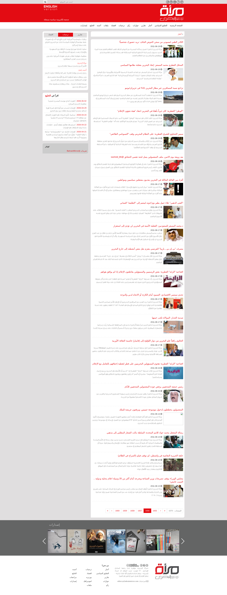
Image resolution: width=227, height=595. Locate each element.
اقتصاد (113, 25)
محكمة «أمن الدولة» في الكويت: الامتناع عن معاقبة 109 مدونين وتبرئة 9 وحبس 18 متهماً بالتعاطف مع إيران (66, 117)
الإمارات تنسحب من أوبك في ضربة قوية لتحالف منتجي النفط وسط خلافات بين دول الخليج (66, 109)
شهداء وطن (99, 532)
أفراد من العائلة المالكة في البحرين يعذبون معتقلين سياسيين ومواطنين (150, 180)
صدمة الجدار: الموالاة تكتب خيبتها (167, 318)
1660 (117, 511)
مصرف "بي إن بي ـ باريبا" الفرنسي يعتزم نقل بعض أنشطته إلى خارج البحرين (147, 249)
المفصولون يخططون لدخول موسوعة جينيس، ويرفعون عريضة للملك (151, 409)
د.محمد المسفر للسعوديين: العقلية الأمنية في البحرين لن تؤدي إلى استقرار (148, 226)
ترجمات (122, 25)
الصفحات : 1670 (175, 511)
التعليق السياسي (161, 25)
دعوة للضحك (59, 532)
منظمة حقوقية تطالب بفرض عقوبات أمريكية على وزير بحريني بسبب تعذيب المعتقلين (66, 57)
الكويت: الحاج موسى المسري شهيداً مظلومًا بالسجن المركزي (67, 102)
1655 (155, 511)
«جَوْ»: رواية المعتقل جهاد (79, 533)
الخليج (92, 25)
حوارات (136, 25)
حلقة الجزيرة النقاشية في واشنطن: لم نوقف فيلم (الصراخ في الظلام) (150, 455)
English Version (50, 7)
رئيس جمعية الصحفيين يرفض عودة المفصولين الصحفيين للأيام (154, 386)
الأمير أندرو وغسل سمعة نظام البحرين (72, 64)
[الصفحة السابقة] (161, 510)
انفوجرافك (88, 581)
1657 (140, 511)
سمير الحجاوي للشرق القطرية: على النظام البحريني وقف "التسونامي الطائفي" (146, 134)
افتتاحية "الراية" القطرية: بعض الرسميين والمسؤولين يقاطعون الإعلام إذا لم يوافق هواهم (142, 272)
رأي (128, 25)
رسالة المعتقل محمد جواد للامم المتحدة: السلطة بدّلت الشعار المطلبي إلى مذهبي (145, 432)
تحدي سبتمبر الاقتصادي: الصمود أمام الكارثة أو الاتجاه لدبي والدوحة (151, 295)
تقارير (143, 25)
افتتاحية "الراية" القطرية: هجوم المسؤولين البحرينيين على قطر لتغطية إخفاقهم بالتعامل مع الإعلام (137, 363)
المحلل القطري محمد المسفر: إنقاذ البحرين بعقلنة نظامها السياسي (151, 65)
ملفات (106, 25)
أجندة (99, 25)
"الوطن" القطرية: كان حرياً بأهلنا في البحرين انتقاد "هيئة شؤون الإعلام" (150, 111)
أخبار (150, 25)
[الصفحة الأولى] (164, 510)
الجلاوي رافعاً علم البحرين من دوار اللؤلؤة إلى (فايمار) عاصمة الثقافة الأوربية (147, 341)
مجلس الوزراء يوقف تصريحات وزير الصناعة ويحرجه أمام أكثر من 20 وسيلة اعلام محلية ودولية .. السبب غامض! (138, 480)
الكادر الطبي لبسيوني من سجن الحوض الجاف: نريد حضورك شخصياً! (151, 42)
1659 (125, 511)
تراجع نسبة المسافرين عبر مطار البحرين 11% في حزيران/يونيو (154, 88)
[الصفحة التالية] (112, 510)
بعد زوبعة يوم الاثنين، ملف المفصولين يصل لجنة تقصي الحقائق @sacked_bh (147, 157)
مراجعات (73, 577)
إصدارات (83, 25)
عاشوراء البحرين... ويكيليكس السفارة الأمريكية (119, 535)
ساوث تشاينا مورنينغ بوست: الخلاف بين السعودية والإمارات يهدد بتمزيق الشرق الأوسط (67, 50)
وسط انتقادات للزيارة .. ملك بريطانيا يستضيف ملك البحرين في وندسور (67, 85)
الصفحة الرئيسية (176, 25)
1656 (147, 511)
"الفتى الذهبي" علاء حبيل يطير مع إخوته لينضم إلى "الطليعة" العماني (151, 203)
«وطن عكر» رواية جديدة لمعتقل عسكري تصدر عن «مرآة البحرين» (158, 537)
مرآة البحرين (172, 13)
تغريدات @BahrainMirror (77, 151)
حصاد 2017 (138, 532)
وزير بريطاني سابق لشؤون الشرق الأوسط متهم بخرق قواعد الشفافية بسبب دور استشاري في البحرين (67, 78)
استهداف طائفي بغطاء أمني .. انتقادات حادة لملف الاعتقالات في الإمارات (66, 126)
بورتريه (89, 577)
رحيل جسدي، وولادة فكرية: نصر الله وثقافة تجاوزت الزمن (65, 71)
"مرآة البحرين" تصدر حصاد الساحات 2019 (177, 535)
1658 (132, 511)
